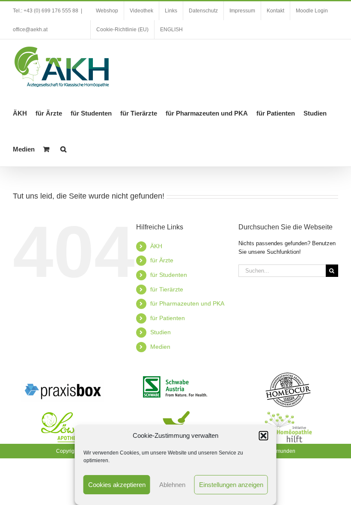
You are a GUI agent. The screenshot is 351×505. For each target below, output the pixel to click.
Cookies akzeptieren (117, 484)
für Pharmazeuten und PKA (187, 303)
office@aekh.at (30, 30)
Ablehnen (172, 484)
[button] (263, 435)
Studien (160, 332)
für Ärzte (161, 260)
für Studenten (168, 274)
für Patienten (167, 318)
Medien (160, 346)
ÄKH (156, 246)
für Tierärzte (166, 289)
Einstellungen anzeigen (231, 484)
